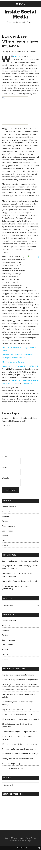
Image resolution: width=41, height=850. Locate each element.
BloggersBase (29, 390)
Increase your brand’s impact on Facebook (19, 684)
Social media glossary (11, 763)
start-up (16, 402)
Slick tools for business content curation (18, 714)
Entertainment (22, 396)
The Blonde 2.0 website (20, 380)
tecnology (23, 402)
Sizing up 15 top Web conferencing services (20, 679)
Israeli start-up (33, 396)
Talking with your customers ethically (17, 758)
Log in (29, 841)
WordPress (22, 841)
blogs (24, 393)
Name (5, 456)
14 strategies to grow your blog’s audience (19, 749)
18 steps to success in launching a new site (19, 744)
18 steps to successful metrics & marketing (20, 754)
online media (20, 399)
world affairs (31, 402)
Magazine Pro (23, 838)
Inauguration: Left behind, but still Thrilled (20, 366)
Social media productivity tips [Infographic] (20, 561)
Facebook (6, 511)
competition (6, 396)
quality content (30, 399)
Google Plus (28, 383)
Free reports (7, 545)
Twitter (5, 521)
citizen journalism (32, 393)
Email (5, 467)
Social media (7, 531)
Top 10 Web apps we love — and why (17, 709)
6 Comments (31, 52)
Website (5, 478)
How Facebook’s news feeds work (16, 689)
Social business (8, 526)
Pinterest (5, 516)
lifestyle (4, 399)
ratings (4, 402)
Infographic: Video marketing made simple (20, 581)
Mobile (5, 540)
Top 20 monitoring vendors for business (18, 675)
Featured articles (9, 506)
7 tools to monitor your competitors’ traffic (19, 731)
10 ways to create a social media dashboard (20, 719)
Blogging (5, 393)
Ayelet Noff (14, 388)
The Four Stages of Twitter (13, 362)
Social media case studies (12, 768)
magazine (11, 399)
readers (10, 402)
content (13, 396)
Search (5, 535)
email (33, 380)
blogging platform (15, 393)
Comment (7, 425)
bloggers (20, 390)
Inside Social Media (20, 14)
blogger (14, 390)
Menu (22, 4)
